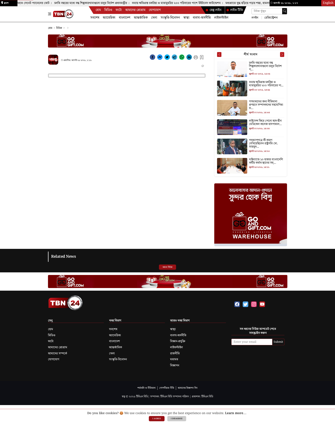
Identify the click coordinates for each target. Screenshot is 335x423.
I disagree (177, 418)
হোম (98, 10)
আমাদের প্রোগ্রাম (135, 10)
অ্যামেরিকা (109, 17)
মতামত (174, 359)
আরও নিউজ (167, 267)
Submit (278, 342)
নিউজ (59, 28)
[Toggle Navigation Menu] (49, 14)
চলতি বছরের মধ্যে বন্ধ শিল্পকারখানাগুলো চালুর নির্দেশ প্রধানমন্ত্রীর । (87, 3)
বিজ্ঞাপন (174, 365)
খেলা (154, 17)
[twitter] (167, 57)
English (328, 3)
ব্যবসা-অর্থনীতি (202, 17)
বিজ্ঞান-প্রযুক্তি (177, 341)
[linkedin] (189, 57)
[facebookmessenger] (160, 57)
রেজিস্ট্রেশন (270, 17)
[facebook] (152, 57)
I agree (156, 418)
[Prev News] (219, 54)
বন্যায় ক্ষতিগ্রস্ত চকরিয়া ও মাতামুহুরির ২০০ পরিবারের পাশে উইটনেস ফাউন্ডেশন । (172, 3)
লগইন (255, 17)
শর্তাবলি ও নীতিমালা (146, 388)
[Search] (284, 11)
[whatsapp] (182, 57)
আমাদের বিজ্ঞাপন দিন (188, 388)
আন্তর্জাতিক (141, 17)
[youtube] (262, 304)
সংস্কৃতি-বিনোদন (170, 17)
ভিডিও (108, 10)
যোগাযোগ (155, 10)
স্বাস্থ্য (186, 17)
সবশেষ (94, 17)
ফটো (119, 10)
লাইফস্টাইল (221, 17)
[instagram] (254, 304)
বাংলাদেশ (124, 17)
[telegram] (174, 57)
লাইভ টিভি (236, 10)
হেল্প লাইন (215, 10)
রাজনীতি (175, 353)
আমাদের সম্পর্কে (57, 353)
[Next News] (282, 54)
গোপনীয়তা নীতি (166, 388)
